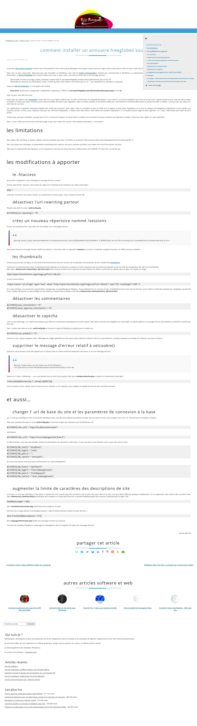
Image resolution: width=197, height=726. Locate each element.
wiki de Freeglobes (21, 86)
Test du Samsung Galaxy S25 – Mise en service (22, 679)
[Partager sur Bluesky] (92, 552)
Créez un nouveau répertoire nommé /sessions (163, 60)
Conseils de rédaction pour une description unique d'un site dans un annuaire (35, 697)
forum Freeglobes (25, 75)
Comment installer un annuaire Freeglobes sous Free (98, 50)
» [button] (169, 565)
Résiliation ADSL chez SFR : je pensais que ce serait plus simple (168, 565)
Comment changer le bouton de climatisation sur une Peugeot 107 (30, 673)
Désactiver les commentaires (157, 66)
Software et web (24, 40)
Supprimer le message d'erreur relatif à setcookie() (164, 72)
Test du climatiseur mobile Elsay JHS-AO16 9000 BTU (25, 676)
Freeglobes (33, 99)
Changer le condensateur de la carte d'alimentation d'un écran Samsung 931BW (35, 707)
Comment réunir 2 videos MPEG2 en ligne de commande (29, 565)
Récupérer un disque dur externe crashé (20, 700)
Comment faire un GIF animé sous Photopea (62, 609)
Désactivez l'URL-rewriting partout (158, 57)
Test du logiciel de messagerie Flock (138, 608)
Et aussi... (150, 75)
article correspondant (87, 73)
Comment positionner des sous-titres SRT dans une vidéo (24, 609)
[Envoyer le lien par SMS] (81, 552)
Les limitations (152, 48)
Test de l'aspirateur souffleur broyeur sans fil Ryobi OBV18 (27, 670)
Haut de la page (154, 85)
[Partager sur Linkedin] (98, 552)
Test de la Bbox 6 (11, 666)
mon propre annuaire (23, 68)
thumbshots (115, 262)
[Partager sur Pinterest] (107, 552)
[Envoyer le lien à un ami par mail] (123, 552)
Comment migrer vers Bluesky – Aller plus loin (175, 609)
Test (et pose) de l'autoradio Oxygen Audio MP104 (23, 694)
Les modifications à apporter (156, 51)
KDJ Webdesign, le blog (12, 40)
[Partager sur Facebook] (103, 552)
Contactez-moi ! (31, 652)
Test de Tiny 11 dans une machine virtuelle (100, 608)
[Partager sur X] (87, 552)
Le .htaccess (151, 54)
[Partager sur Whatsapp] (76, 552)
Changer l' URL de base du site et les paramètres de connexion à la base (170, 78)
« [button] (28, 565)
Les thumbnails (152, 63)
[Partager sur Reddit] (112, 552)
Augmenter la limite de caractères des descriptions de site (166, 81)
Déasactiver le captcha (154, 69)
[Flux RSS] (118, 552)
